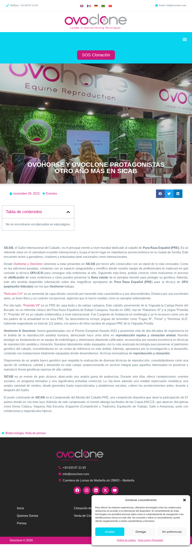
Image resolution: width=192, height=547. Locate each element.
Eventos (51, 193)
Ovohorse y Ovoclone (28, 264)
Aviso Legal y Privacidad (150, 540)
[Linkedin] (96, 490)
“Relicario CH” (13, 293)
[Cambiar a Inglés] (81, 6)
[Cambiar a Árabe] (103, 6)
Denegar (141, 531)
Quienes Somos (27, 515)
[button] (184, 500)
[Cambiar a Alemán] (96, 6)
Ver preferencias (172, 531)
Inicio (20, 508)
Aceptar (110, 531)
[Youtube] (114, 490)
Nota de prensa (35, 433)
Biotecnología (14, 433)
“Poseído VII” (31, 305)
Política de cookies (126, 540)
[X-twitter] (105, 490)
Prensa (21, 523)
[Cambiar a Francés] (88, 6)
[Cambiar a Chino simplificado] (110, 6)
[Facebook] (77, 490)
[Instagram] (86, 490)
